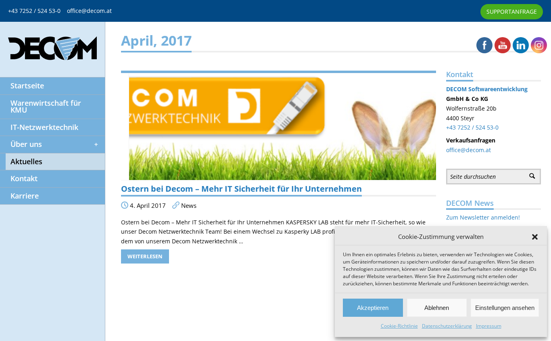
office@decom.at (89, 11)
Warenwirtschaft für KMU (45, 106)
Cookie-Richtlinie (399, 325)
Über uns (26, 144)
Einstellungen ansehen (504, 307)
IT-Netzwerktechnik (44, 127)
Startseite (27, 85)
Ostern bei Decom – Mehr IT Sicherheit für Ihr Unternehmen (241, 188)
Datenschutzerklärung (447, 325)
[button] (535, 237)
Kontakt (24, 178)
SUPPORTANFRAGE (511, 11)
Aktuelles (26, 161)
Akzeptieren (372, 307)
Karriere (24, 196)
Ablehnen (436, 307)
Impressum (488, 325)
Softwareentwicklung (497, 89)
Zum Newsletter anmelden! (483, 217)
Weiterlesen (145, 256)
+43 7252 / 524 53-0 (37, 11)
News (188, 205)
